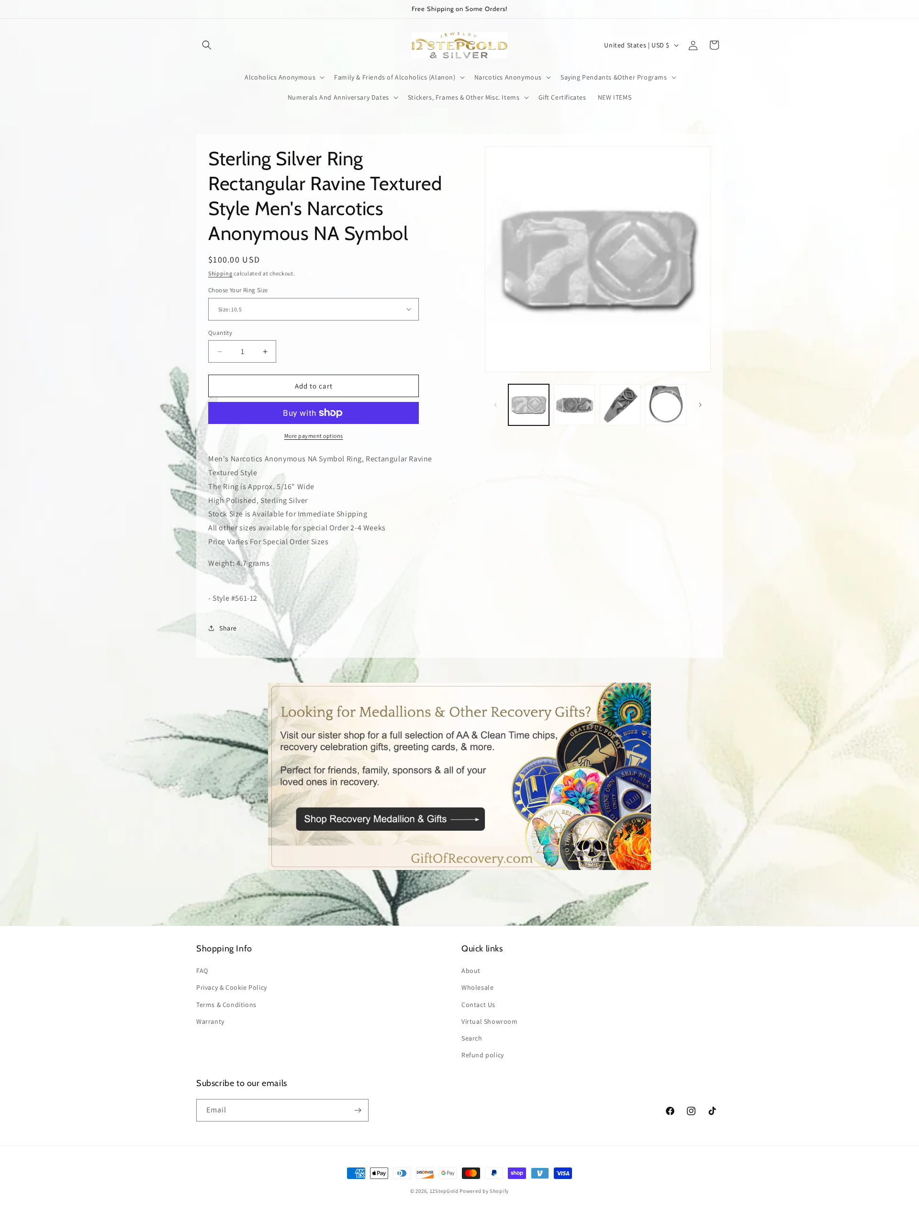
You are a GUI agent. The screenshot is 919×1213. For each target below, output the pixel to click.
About (471, 970)
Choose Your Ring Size (238, 290)
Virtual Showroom (489, 1021)
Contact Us (478, 1004)
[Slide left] (495, 404)
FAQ (202, 970)
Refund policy (482, 1055)
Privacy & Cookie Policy (231, 987)
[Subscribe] (357, 1110)
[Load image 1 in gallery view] (528, 404)
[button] (206, 45)
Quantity (220, 333)
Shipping (220, 273)
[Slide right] (700, 404)
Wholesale (477, 987)
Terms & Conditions (226, 1004)
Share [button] (228, 628)
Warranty (210, 1021)
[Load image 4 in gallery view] (665, 404)
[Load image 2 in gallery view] (574, 404)
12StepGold (444, 1191)
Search (471, 1038)
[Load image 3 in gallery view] (620, 404)
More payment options (313, 435)
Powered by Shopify (484, 1191)
